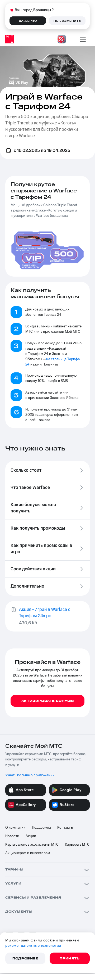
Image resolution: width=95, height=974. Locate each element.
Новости (12, 836)
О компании (15, 827)
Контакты (65, 827)
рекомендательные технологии (33, 945)
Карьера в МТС (77, 844)
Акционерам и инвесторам (27, 853)
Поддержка (41, 827)
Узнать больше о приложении (30, 775)
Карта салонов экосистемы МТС (32, 844)
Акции (31, 836)
